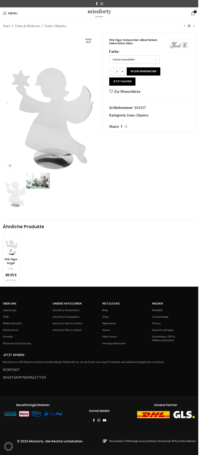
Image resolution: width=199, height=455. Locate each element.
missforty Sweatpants (66, 316)
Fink (11, 268)
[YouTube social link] (104, 420)
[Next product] (193, 25)
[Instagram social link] (98, 420)
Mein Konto (109, 336)
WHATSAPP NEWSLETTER (24, 377)
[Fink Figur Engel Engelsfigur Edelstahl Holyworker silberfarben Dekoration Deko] (11, 245)
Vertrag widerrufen (114, 343)
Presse (156, 323)
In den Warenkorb (143, 71)
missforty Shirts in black (67, 329)
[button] (7, 103)
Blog (105, 310)
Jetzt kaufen (122, 81)
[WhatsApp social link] (101, 4)
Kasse (106, 329)
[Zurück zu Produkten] (189, 25)
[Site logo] (99, 13)
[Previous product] (184, 25)
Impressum (10, 310)
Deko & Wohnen (27, 26)
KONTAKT (11, 369)
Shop (105, 316)
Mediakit (157, 310)
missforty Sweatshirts (66, 310)
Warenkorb (109, 323)
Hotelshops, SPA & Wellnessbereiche (163, 338)
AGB (6, 316)
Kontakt (8, 336)
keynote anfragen (163, 329)
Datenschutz (11, 329)
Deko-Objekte (55, 26)
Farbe (113, 51)
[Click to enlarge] (10, 165)
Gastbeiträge (160, 316)
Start (6, 26)
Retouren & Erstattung (17, 343)
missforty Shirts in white (67, 323)
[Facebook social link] (96, 4)
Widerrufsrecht (12, 323)
